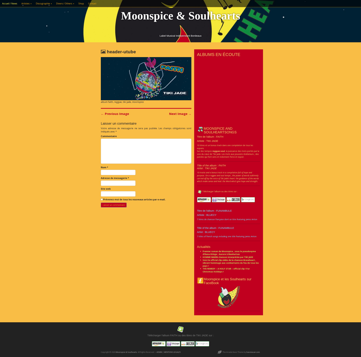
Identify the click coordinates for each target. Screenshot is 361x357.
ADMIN (160, 352)
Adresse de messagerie (115, 178)
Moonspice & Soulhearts (180, 15)
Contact (92, 3)
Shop (81, 3)
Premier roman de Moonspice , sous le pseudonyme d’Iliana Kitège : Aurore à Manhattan (229, 253)
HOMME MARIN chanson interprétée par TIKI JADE (228, 257)
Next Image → (180, 114)
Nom (104, 167)
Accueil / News (9, 3)
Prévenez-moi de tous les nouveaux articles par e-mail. (134, 199)
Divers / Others (64, 3)
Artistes (25, 3)
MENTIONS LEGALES (172, 352)
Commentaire (109, 136)
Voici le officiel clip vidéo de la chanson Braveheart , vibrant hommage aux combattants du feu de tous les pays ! (231, 263)
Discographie (43, 3)
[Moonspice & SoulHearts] (228, 297)
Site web (106, 188)
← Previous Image (115, 114)
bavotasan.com (253, 352)
